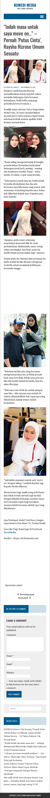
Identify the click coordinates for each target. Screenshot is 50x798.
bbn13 (16, 87)
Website (10, 672)
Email (9, 664)
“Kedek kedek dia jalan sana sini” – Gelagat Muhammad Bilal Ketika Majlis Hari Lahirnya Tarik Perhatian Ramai (25, 746)
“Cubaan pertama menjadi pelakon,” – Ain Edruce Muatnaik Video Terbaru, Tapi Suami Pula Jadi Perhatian (25, 757)
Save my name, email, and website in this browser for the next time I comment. (24, 684)
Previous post (27, 594)
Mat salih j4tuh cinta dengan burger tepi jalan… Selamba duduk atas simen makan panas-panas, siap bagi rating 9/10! (23, 781)
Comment (11, 634)
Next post (23, 597)
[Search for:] (25, 708)
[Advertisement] (26, 291)
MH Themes (37, 795)
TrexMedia (10, 532)
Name (9, 655)
